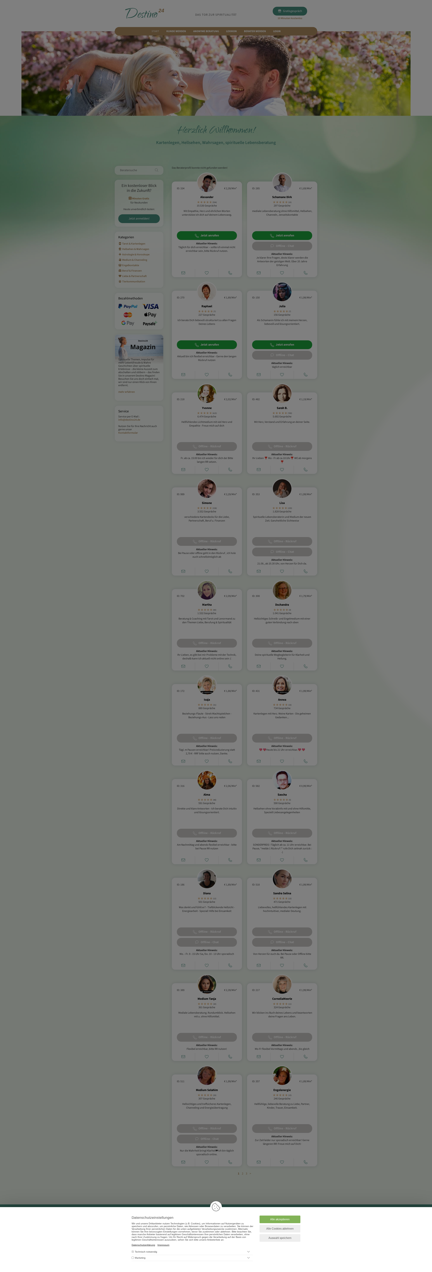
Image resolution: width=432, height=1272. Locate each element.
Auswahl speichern (279, 1238)
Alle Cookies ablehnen (280, 1228)
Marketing (140, 1257)
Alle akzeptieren (280, 1219)
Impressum (163, 1245)
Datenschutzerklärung (143, 1245)
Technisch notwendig (146, 1251)
